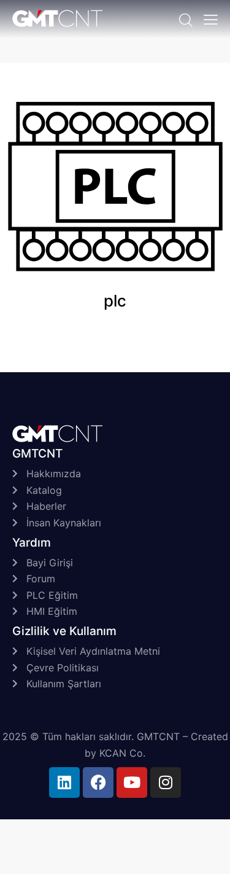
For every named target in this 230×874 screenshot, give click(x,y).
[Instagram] (165, 782)
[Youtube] (132, 782)
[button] (211, 19)
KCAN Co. (122, 753)
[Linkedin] (64, 782)
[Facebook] (98, 782)
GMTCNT (158, 736)
